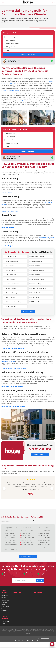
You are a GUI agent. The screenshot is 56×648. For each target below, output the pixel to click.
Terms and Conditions (4, 609)
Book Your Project (7, 246)
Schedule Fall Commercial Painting (12, 386)
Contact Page (5, 600)
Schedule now (28, 311)
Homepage (4, 595)
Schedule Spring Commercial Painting (12, 348)
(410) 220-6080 (41, 448)
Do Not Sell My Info (45, 638)
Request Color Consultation (9, 211)
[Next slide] (51, 488)
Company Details (4, 603)
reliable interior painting (8, 361)
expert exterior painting (23, 101)
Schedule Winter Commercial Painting (13, 406)
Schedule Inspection (7, 227)
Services (3, 598)
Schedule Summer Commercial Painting (13, 368)
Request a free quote (28, 55)
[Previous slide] (4, 488)
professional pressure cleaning (10, 90)
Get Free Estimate (6, 193)
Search (39, 580)
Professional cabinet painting (46, 237)
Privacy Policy (5, 606)
